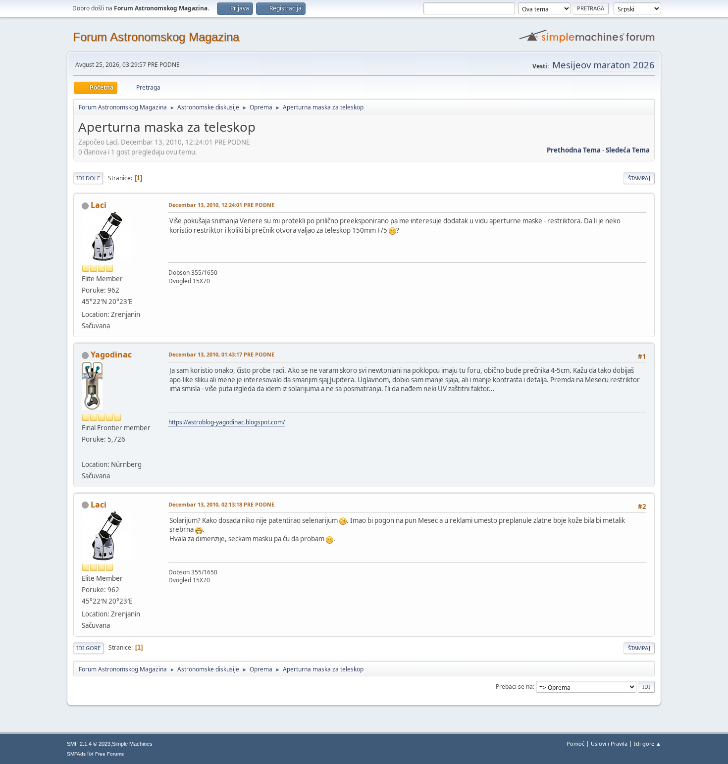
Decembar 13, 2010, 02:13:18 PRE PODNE (221, 504)
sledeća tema (628, 150)
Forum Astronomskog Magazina (156, 37)
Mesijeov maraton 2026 (603, 64)
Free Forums (109, 754)
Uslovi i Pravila (609, 743)
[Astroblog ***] (86, 452)
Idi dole (88, 178)
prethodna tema (574, 150)
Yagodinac (111, 354)
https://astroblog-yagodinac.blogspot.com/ (226, 422)
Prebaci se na (514, 686)
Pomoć (575, 743)
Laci (98, 205)
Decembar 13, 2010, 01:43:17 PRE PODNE (221, 354)
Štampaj (639, 178)
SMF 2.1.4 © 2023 (88, 744)
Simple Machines (132, 744)
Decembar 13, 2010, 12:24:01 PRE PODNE (221, 204)
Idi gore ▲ (647, 743)
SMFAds (76, 754)
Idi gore (88, 648)
